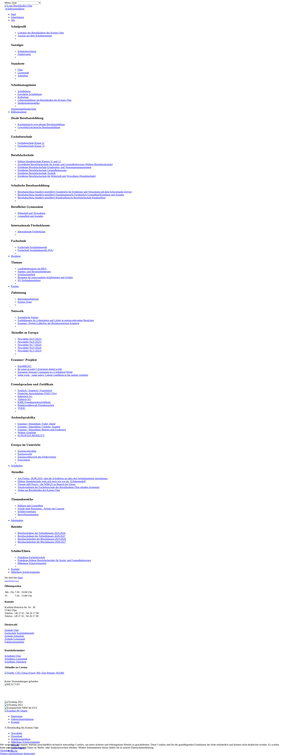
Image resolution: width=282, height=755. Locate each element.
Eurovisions (24, 459)
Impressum (16, 716)
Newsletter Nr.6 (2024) (29, 347)
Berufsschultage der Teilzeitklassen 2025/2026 (41, 533)
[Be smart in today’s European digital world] (16, 710)
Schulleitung (24, 91)
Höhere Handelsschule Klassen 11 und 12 (39, 161)
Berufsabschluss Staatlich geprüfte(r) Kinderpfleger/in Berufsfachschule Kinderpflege (62, 197)
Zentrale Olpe (12, 630)
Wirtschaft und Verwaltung (31, 213)
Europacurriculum (27, 451)
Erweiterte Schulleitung (30, 94)
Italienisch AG (25, 396)
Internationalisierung (28, 299)
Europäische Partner (28, 317)
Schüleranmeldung (14, 8)
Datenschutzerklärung (22, 719)
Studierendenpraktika (28, 103)
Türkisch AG (24, 399)
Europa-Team (25, 301)
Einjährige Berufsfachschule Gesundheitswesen (42, 170)
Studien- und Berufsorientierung (34, 271)
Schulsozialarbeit (26, 274)
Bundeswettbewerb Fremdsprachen (36, 405)
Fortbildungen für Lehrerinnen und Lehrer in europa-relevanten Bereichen (56, 320)
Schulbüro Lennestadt (16, 658)
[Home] (18, 5)
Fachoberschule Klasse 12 (31, 146)
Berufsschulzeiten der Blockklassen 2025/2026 (42, 539)
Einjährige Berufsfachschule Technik (37, 173)
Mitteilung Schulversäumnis (32, 563)
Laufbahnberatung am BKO (32, 268)
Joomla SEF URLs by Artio (12, 581)
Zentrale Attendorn (14, 636)
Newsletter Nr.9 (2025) (29, 339)
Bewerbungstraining (28, 514)
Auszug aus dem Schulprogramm (35, 35)
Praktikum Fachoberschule (31, 557)
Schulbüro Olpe (13, 656)
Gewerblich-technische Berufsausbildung (39, 127)
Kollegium (23, 97)
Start (20, 577)
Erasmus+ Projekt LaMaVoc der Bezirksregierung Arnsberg (48, 323)
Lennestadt (23, 72)
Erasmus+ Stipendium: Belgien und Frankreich (42, 429)
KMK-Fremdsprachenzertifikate (34, 402)
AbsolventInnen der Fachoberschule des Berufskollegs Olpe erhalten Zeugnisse (58, 487)
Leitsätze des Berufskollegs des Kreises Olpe (41, 32)
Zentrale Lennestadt (15, 639)
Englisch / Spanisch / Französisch (35, 390)
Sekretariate (17, 109)
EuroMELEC (25, 366)
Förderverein (24, 54)
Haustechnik (29, 109)
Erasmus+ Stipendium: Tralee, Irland (36, 423)
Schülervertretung (27, 511)
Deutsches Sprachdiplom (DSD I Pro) (37, 393)
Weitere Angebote (27, 432)
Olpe (20, 69)
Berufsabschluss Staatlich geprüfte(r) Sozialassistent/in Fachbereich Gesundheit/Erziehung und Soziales (71, 194)
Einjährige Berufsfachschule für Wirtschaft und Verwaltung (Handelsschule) (57, 176)
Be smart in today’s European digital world (40, 369)
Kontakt (15, 722)
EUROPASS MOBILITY (31, 435)
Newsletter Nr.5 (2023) (29, 350)
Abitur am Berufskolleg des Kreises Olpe (39, 490)
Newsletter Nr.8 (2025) (29, 341)
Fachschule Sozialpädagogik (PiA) (35, 250)
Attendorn (23, 75)
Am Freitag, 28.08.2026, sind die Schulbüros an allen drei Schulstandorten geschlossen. (63, 478)
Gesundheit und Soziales (30, 216)
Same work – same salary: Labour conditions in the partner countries (53, 375)
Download (16, 736)
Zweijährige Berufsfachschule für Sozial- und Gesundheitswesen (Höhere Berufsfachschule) (65, 164)
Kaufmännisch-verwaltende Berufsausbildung (41, 124)
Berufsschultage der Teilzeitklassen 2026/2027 (41, 536)
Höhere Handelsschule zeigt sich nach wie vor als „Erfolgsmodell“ (52, 481)
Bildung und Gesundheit (30, 505)
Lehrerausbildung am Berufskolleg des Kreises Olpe (44, 100)
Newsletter (16, 733)
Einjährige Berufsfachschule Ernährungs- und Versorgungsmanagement (54, 167)
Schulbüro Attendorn (15, 661)
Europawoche (25, 454)
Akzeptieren (6, 750)
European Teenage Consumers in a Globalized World (45, 372)
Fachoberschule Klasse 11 (31, 143)
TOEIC (21, 408)
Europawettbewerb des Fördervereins (37, 456)
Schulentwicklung (27, 51)
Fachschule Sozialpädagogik (32, 247)
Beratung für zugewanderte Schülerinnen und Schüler (45, 277)
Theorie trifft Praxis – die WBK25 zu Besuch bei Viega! (47, 484)
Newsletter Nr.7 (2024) (29, 344)
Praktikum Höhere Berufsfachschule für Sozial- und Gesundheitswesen (54, 560)
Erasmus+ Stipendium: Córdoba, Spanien (39, 426)
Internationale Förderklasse (31, 231)
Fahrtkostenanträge (14, 641)
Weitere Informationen (11, 753)
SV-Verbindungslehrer (29, 280)
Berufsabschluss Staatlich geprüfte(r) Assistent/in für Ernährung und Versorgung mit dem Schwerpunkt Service (75, 191)
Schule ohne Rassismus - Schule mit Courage (41, 508)
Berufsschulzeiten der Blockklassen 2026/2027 (42, 541)
